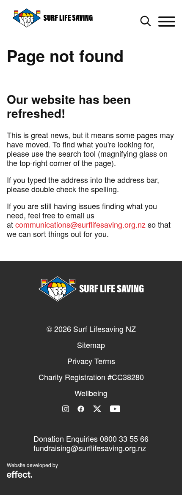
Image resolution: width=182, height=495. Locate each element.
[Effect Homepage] (19, 475)
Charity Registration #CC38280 (91, 376)
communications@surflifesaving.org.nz (80, 224)
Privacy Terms (91, 360)
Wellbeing (91, 392)
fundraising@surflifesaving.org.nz (89, 447)
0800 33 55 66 (124, 438)
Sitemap (91, 344)
